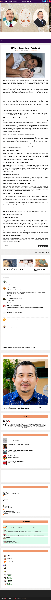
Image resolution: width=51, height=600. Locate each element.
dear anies (9, 564)
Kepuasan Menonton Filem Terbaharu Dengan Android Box (21, 450)
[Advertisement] (25, 36)
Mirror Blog (23, 1)
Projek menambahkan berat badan (16, 461)
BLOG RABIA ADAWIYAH (8, 497)
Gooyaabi (14, 598)
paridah (8, 555)
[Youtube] (50, 2)
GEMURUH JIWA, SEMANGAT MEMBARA (11, 512)
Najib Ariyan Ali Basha (12, 287)
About (5, 1)
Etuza (8, 583)
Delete (10, 284)
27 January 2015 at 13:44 (17, 305)
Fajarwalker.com (10, 571)
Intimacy (6, 245)
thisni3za (9, 577)
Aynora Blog (5, 501)
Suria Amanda (10, 561)
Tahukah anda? (11, 455)
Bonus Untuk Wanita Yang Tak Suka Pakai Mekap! (19, 444)
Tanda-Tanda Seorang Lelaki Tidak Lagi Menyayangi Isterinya (40, 269)
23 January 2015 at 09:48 (17, 280)
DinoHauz (9, 568)
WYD (6, 598)
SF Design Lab (23, 598)
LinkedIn (29, 1)
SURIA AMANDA (6, 492)
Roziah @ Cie (9, 574)
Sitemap (10, 1)
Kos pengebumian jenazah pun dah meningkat (18, 439)
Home (1, 1)
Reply (7, 284)
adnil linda (9, 558)
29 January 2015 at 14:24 (17, 326)
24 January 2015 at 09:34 (23, 287)
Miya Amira (10, 326)
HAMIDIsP (9, 305)
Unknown (9, 319)
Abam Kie (18, 50)
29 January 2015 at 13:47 (17, 319)
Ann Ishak (9, 281)
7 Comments (34, 50)
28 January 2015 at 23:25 (17, 312)
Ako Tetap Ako (6, 506)
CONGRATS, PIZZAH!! (7, 507)
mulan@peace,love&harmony (9, 511)
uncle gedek (9, 580)
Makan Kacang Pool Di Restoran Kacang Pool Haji (13, 502)
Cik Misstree (10, 298)
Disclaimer (15, 1)
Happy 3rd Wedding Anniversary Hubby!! (11, 493)
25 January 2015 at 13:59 (18, 298)
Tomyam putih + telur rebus (9, 498)
